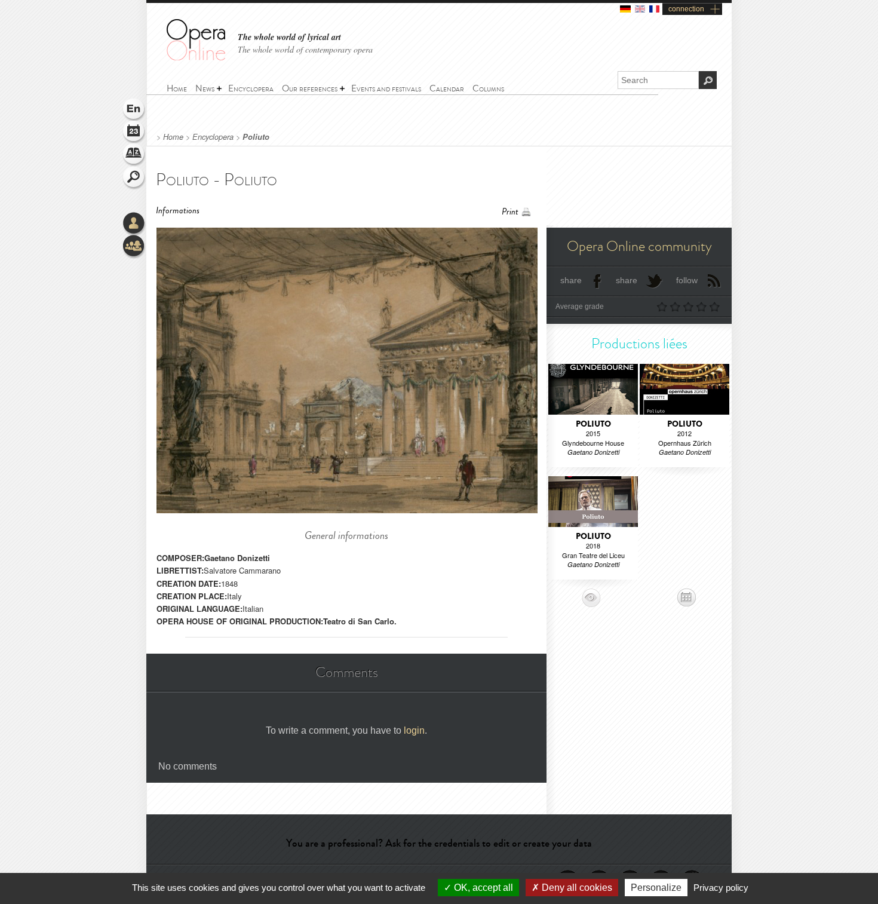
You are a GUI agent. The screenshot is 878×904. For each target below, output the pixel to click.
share (571, 280)
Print (510, 212)
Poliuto (255, 136)
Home (173, 136)
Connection (134, 224)
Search (134, 178)
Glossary (134, 155)
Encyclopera (213, 136)
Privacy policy (720, 887)
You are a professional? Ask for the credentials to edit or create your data (439, 843)
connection (686, 9)
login (414, 730)
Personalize (656, 887)
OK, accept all (482, 887)
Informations (177, 210)
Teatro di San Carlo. (360, 621)
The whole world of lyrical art (289, 37)
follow (687, 280)
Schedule (134, 133)
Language (134, 110)
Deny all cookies (575, 887)
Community (134, 247)
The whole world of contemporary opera (305, 49)
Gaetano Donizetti (237, 557)
